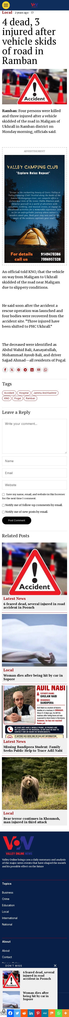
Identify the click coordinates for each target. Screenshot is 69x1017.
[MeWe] (44, 1013)
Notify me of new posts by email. (26, 512)
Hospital (24, 392)
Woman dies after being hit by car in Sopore (33, 677)
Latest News (14, 599)
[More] (65, 1013)
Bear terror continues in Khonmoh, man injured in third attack (31, 820)
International (9, 918)
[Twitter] (17, 1013)
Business (7, 892)
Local (7, 12)
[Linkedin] (31, 1013)
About (6, 950)
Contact (7, 957)
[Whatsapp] (58, 1013)
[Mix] (51, 1013)
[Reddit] (24, 1013)
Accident (9, 392)
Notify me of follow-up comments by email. (33, 505)
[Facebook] (10, 1013)
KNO (6, 398)
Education (8, 905)
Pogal (17, 398)
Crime (5, 899)
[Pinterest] (37, 1013)
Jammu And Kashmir (45, 392)
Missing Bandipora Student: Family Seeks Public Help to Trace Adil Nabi (32, 748)
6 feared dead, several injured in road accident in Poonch (34, 605)
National (7, 924)
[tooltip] (5, 370)
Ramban (30, 398)
